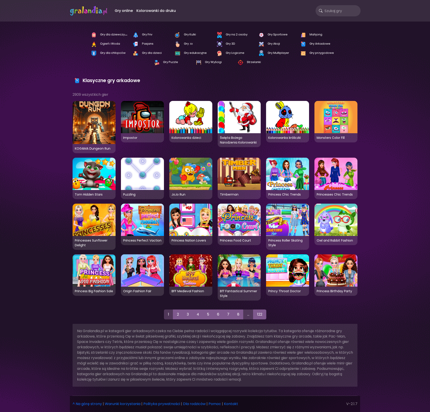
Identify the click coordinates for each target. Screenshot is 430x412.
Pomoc (215, 403)
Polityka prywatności (161, 403)
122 (259, 314)
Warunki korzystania (122, 403)
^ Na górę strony (87, 403)
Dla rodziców (194, 403)
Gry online (124, 10)
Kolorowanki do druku (156, 10)
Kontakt (231, 403)
